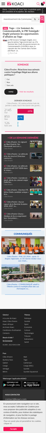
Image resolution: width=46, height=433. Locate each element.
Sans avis (10, 85)
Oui (8, 79)
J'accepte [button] (13, 429)
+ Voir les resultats (26, 91)
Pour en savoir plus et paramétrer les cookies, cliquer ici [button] (22, 422)
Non (8, 82)
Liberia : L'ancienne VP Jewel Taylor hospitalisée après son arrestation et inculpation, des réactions (21, 10)
